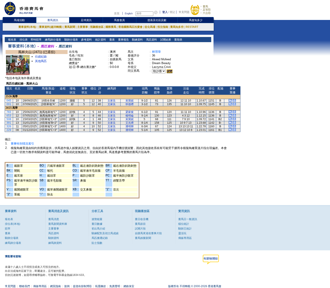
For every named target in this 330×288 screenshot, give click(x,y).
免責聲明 (114, 286)
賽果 (112, 39)
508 (9, 119)
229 (9, 130)
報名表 (11, 39)
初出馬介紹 (98, 228)
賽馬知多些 (177, 26)
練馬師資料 (55, 243)
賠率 (7, 228)
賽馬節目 (140, 223)
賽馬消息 (53, 219)
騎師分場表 (71, 39)
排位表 (23, 39)
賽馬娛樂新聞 (143, 238)
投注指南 (162, 26)
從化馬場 (150, 26)
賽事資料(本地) (27, 26)
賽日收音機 (141, 219)
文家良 (112, 100)
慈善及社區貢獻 (156, 20)
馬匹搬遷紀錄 (100, 238)
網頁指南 (55, 286)
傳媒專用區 (185, 238)
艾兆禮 (129, 122)
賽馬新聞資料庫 (57, 223)
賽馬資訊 (52, 20)
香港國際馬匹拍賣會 (130, 26)
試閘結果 (165, 39)
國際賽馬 (111, 26)
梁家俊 (129, 112)
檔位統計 (183, 223)
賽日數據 (97, 223)
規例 (67, 286)
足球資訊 (86, 20)
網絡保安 (128, 286)
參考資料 (86, 39)
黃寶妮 (129, 100)
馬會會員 (119, 20)
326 (9, 126)
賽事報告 (123, 39)
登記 (172, 12)
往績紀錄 (41, 56)
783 (9, 112)
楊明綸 (129, 115)
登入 (165, 12)
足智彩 (207, 9)
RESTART (192, 26)
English (129, 13)
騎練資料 (137, 39)
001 (9, 104)
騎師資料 (53, 238)
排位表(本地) (12, 223)
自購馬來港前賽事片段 (148, 233)
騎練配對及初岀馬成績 (105, 233)
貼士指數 (97, 243)
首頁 (116, 13)
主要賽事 (82, 26)
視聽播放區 (96, 26)
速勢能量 (97, 219)
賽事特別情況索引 (22, 143)
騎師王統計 (185, 228)
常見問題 (184, 12)
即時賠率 (36, 39)
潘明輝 (129, 126)
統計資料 (100, 39)
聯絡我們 (24, 286)
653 (9, 115)
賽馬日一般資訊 (187, 219)
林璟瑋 (156, 51)
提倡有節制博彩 (82, 286)
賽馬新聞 (69, 26)
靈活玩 (182, 233)
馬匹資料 (151, 39)
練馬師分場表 (52, 39)
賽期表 (178, 39)
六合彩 (207, 13)
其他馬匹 (41, 61)
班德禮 (129, 104)
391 (9, 122)
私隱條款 (100, 286)
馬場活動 (19, 20)
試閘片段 (140, 228)
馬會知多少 (195, 20)
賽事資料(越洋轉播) (50, 26)
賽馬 (205, 6)
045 (9, 100)
